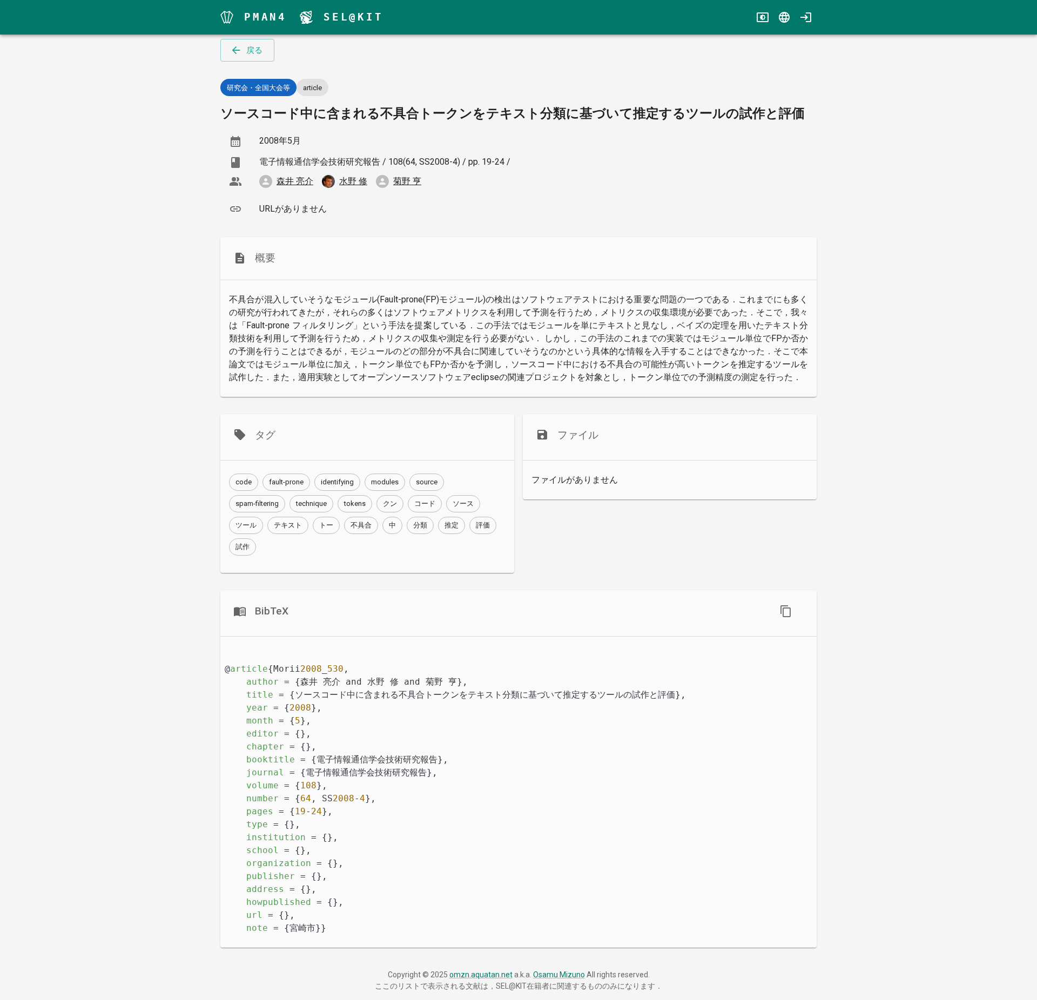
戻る (254, 50)
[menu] (227, 17)
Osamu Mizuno (559, 974)
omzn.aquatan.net (481, 974)
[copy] (786, 611)
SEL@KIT (353, 17)
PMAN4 (265, 17)
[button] (243, 482)
